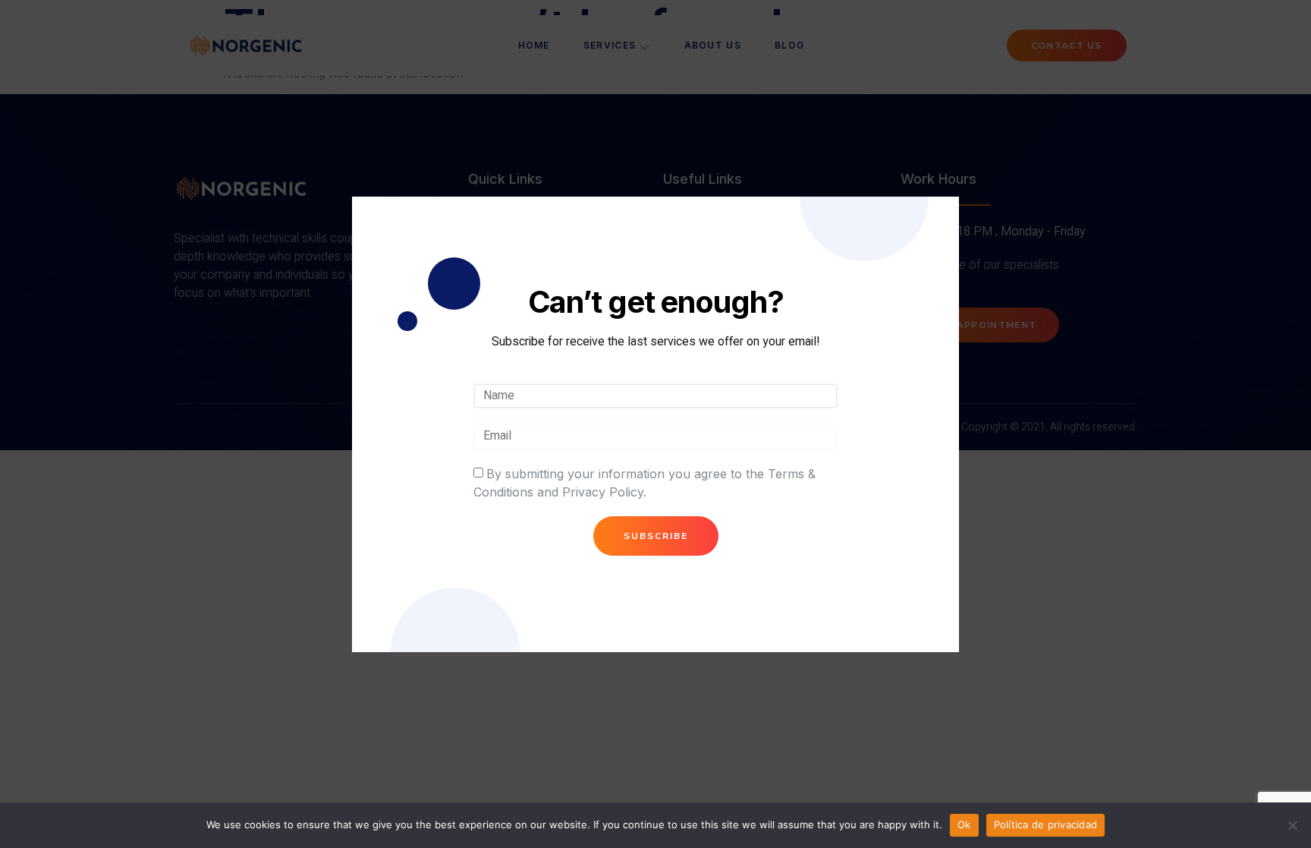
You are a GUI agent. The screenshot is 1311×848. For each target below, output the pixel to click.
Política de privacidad (1046, 824)
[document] (655, 424)
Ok (964, 824)
